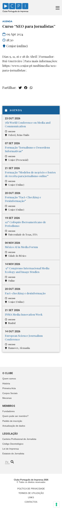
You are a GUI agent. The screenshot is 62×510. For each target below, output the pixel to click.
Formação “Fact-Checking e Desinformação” (23, 199)
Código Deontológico (12, 444)
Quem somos (9, 378)
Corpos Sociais (9, 393)
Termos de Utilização (31, 493)
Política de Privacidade (31, 489)
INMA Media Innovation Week (23, 314)
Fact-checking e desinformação (25, 293)
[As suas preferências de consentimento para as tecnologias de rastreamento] (56, 504)
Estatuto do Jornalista (13, 453)
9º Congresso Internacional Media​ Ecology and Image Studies (27, 270)
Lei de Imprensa (10, 448)
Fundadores (8, 411)
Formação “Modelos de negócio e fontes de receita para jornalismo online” (30, 174)
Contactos (31, 502)
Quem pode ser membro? (15, 416)
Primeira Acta (9, 388)
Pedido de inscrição (12, 421)
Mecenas (7, 398)
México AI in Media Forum (21, 247)
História (6, 383)
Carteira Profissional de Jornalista (19, 439)
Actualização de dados (13, 425)
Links (31, 497)
